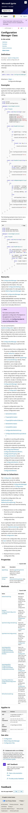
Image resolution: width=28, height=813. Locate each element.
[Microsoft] (14, 16)
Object (10, 79)
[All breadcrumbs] (2, 28)
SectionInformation (11, 414)
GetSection (11, 353)
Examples (4, 44)
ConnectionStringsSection (16, 579)
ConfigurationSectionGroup (13, 430)
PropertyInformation (11, 417)
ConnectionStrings (11, 360)
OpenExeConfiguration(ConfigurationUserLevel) (9, 612)
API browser (8, 28)
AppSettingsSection (19, 570)
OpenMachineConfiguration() (9, 633)
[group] (14, 157)
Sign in (25, 16)
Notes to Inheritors (7, 48)
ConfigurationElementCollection (13, 451)
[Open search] (21, 16)
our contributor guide (9, 759)
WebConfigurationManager (13, 291)
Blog (21, 804)
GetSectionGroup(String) (8, 502)
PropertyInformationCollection (14, 420)
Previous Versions (14, 804)
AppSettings (23, 357)
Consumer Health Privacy (7, 808)
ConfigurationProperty (10, 454)
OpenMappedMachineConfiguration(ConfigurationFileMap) (9, 681)
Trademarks (4, 811)
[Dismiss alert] (25, 2)
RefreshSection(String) (7, 694)
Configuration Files (9, 743)
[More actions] (25, 28)
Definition (4, 42)
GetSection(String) (6, 500)
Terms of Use (20, 808)
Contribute (4, 806)
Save (4, 541)
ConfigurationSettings (14, 287)
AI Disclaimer (4, 804)
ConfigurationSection (10, 456)
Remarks (4, 46)
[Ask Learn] (18, 28)
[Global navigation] (1, 16)
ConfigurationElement (12, 449)
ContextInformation (11, 427)
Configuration (13, 390)
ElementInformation (11, 424)
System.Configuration (13, 58)
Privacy (10, 806)
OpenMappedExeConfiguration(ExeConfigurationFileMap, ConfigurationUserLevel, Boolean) (8, 650)
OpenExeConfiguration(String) (9, 622)
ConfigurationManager (10, 280)
